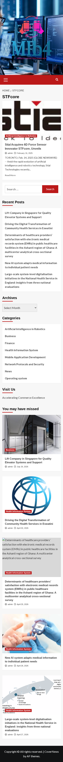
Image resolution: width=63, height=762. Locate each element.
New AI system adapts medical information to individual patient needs (31, 265)
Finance (10, 343)
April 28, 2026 (22, 666)
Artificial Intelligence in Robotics (21, 136)
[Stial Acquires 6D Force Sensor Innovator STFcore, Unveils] (31, 120)
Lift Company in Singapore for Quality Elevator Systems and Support (28, 215)
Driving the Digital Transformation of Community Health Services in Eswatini (28, 226)
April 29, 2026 (22, 604)
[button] (5, 79)
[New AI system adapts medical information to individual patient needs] (31, 633)
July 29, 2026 (22, 467)
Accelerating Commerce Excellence (23, 397)
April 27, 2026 (22, 734)
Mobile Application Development (25, 357)
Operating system (16, 378)
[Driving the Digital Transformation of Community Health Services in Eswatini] (31, 496)
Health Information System (21, 350)
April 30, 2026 (22, 528)
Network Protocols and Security (24, 364)
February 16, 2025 (25, 153)
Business (10, 336)
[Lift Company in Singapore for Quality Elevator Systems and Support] (31, 434)
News (8, 371)
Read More (10, 175)
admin (10, 153)
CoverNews (51, 751)
